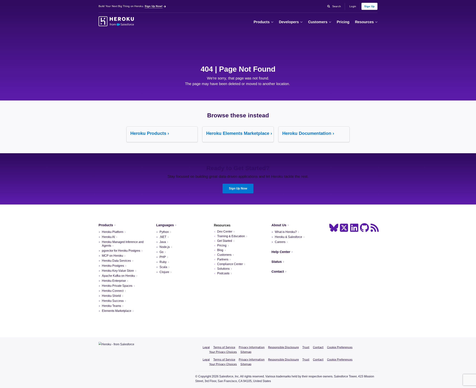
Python (164, 231)
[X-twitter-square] (344, 227)
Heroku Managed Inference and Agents (123, 243)
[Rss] (374, 227)
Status (276, 262)
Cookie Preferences (340, 347)
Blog (220, 250)
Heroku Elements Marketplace (237, 133)
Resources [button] (364, 22)
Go (161, 252)
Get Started (224, 240)
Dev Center (224, 231)
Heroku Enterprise (114, 280)
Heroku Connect (112, 290)
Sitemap (245, 352)
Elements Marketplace (116, 310)
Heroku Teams (111, 305)
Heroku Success (113, 300)
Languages (165, 225)
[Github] (364, 227)
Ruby (163, 262)
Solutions (223, 268)
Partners (222, 259)
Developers (289, 22)
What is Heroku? (286, 231)
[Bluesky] (333, 227)
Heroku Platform (112, 231)
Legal (206, 347)
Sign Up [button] (369, 6)
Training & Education (231, 236)
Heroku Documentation (306, 133)
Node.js (165, 247)
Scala (163, 267)
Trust (305, 347)
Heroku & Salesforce (288, 236)
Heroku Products (148, 133)
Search (337, 6)
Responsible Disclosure (283, 347)
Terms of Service (224, 347)
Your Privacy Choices (223, 352)
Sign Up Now (238, 188)
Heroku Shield (111, 295)
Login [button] (352, 6)
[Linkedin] (354, 227)
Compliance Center (230, 264)
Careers (280, 241)
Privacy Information (252, 347)
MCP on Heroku (112, 255)
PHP (163, 257)
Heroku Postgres (113, 265)
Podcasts (223, 273)
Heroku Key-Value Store (118, 270)
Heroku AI (108, 236)
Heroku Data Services (116, 260)
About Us (278, 225)
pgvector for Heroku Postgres (121, 250)
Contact (277, 271)
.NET (163, 236)
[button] (272, 22)
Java (163, 241)
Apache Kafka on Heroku (118, 275)
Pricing (343, 22)
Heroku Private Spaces (117, 285)
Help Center (280, 252)
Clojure (164, 272)
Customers (317, 22)
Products (262, 22)
